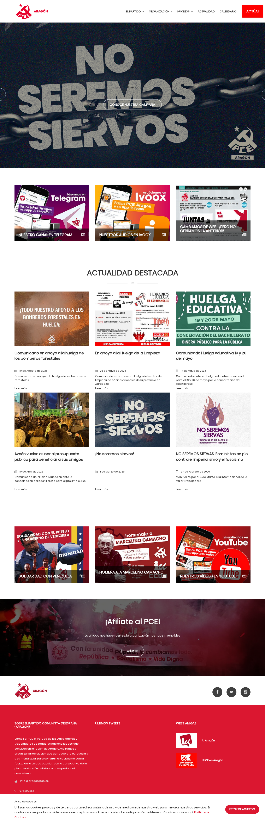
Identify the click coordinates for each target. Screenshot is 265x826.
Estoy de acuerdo (242, 809)
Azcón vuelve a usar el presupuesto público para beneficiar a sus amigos (48, 456)
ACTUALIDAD (206, 11)
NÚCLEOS (183, 11)
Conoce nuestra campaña (132, 104)
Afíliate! (132, 651)
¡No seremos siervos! (114, 453)
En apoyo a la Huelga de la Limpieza (127, 353)
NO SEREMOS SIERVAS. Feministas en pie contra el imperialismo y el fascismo (212, 456)
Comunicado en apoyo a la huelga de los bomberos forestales (49, 355)
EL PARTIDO (133, 11)
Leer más (20, 388)
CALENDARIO (228, 11)
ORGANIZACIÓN (159, 11)
